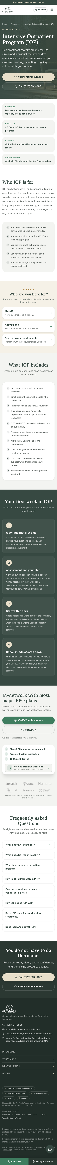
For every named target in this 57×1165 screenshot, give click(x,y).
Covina (43, 1115)
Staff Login (7, 1150)
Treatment (9, 1059)
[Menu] (52, 10)
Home (4, 24)
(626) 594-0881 (14, 1025)
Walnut (18, 1118)
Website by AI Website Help (24, 1150)
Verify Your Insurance (30, 76)
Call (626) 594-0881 (30, 86)
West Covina (7, 1118)
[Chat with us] (50, 1149)
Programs (15, 24)
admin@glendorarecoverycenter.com (23, 1029)
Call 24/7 (30, 729)
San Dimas (26, 1115)
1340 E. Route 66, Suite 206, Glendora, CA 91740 (29, 1033)
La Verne (16, 1115)
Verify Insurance (44, 1161)
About (6, 1073)
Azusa (35, 1115)
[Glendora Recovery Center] (7, 9)
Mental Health (11, 1066)
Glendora (6, 1115)
